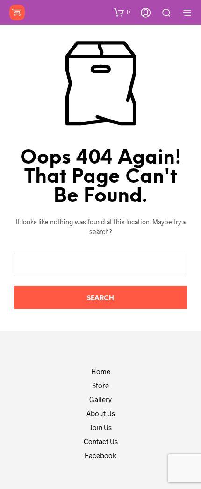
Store (100, 385)
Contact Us (101, 441)
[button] (122, 12)
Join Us (101, 427)
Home (100, 371)
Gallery (100, 399)
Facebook (100, 455)
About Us (100, 413)
